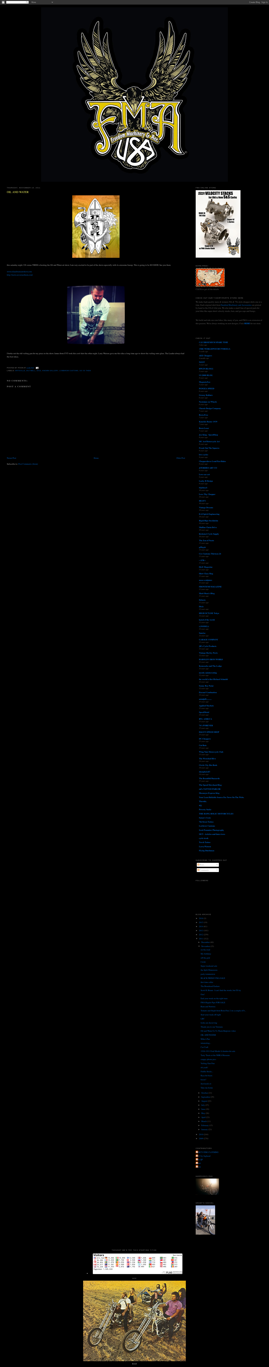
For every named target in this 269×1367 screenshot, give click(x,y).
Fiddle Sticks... (207, 1071)
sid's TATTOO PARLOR (209, 788)
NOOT (202, 362)
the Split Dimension (209, 970)
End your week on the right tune (214, 998)
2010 (201, 1134)
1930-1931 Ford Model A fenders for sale (218, 1051)
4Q (200, 805)
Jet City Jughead (203, 1155)
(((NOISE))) (204, 626)
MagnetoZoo (204, 381)
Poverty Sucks (205, 809)
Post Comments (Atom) (28, 463)
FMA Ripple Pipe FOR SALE (213, 1002)
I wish (203, 961)
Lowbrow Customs (207, 825)
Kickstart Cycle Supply (209, 533)
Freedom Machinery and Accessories (236, 305)
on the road (205, 949)
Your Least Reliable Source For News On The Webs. (221, 797)
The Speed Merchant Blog (210, 784)
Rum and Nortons (208, 1006)
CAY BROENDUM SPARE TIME (213, 342)
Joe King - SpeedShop (208, 434)
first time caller (207, 982)
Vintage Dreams (206, 507)
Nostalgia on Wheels (208, 401)
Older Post (180, 458)
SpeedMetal (204, 712)
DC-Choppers (205, 738)
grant (198, 1163)
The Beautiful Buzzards (209, 778)
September (206, 1096)
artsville (20, 370)
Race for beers (206, 1075)
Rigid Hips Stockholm (208, 520)
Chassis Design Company (210, 408)
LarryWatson (205, 846)
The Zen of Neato (206, 540)
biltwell (30, 370)
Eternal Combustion (208, 692)
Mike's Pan (205, 1039)
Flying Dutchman (206, 850)
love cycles (203, 454)
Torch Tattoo (204, 842)
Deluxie (202, 599)
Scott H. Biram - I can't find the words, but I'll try (221, 990)
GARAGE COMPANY (208, 639)
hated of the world (207, 619)
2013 (201, 930)
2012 (201, 934)
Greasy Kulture (206, 394)
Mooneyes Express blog (209, 792)
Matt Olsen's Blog (207, 593)
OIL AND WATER (18, 192)
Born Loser (204, 428)
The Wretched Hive (207, 758)
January (204, 1129)
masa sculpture (205, 579)
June (203, 1109)
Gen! (203, 994)
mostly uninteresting (208, 672)
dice (39, 370)
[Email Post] (36, 368)
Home (96, 458)
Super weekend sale (209, 965)
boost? (203, 1079)
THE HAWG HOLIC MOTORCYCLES (216, 813)
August (204, 1101)
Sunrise (202, 632)
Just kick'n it (206, 1083)
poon (198, 1166)
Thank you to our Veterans (212, 1026)
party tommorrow (208, 974)
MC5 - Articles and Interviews (212, 834)
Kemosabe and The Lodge (210, 665)
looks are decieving (209, 1022)
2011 (201, 938)
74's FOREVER (206, 725)
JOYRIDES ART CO (208, 467)
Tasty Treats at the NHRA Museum (215, 1055)
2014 (201, 926)
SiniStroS (203, 487)
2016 (201, 918)
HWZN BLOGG (206, 368)
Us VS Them (85, 370)
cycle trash (203, 838)
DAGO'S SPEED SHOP (209, 731)
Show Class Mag (206, 573)
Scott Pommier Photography (211, 829)
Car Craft (204, 1047)
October (204, 1092)
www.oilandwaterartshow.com (19, 271)
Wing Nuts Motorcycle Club (211, 751)
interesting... (206, 1043)
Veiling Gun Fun (208, 1063)
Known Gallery (50, 370)
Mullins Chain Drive (208, 527)
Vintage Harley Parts (208, 652)
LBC (203, 1018)
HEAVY (202, 500)
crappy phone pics (208, 1059)
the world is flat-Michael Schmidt (213, 679)
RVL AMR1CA (205, 718)
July (203, 1105)
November (205, 946)
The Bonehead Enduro (210, 986)
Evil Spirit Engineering (209, 513)
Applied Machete (206, 705)
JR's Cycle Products (207, 646)
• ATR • (202, 560)
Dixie (201, 606)
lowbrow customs (68, 370)
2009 (201, 1138)
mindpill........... (205, 698)
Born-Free (203, 414)
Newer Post (11, 458)
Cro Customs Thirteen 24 (210, 553)
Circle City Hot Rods (208, 765)
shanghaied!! (204, 771)
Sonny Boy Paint (206, 685)
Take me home (207, 1087)
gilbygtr (202, 547)
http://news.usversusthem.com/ (20, 274)
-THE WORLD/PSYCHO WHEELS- (215, 348)
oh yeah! (204, 1067)
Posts (201, 864)
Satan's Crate (205, 817)
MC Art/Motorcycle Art (209, 441)
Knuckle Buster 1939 (208, 421)
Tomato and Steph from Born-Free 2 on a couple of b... (223, 1010)
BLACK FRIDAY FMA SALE (213, 978)
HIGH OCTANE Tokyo (209, 613)
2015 (201, 922)
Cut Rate (203, 745)
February (205, 1125)
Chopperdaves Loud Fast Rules (212, 461)
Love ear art (204, 474)
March (204, 1121)
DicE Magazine (205, 566)
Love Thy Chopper (207, 494)
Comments (204, 870)
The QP (199, 1159)
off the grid (205, 957)
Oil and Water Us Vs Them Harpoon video (218, 1030)
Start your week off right (211, 1014)
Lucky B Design (206, 480)
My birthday (206, 953)
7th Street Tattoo (206, 821)
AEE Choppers (205, 355)
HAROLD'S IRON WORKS (211, 659)
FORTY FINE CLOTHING (207, 1152)
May (203, 1113)
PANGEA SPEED (206, 388)
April (203, 1117)
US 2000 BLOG (206, 375)
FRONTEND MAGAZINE (210, 586)
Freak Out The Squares (209, 447)
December (205, 942)
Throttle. (203, 801)
